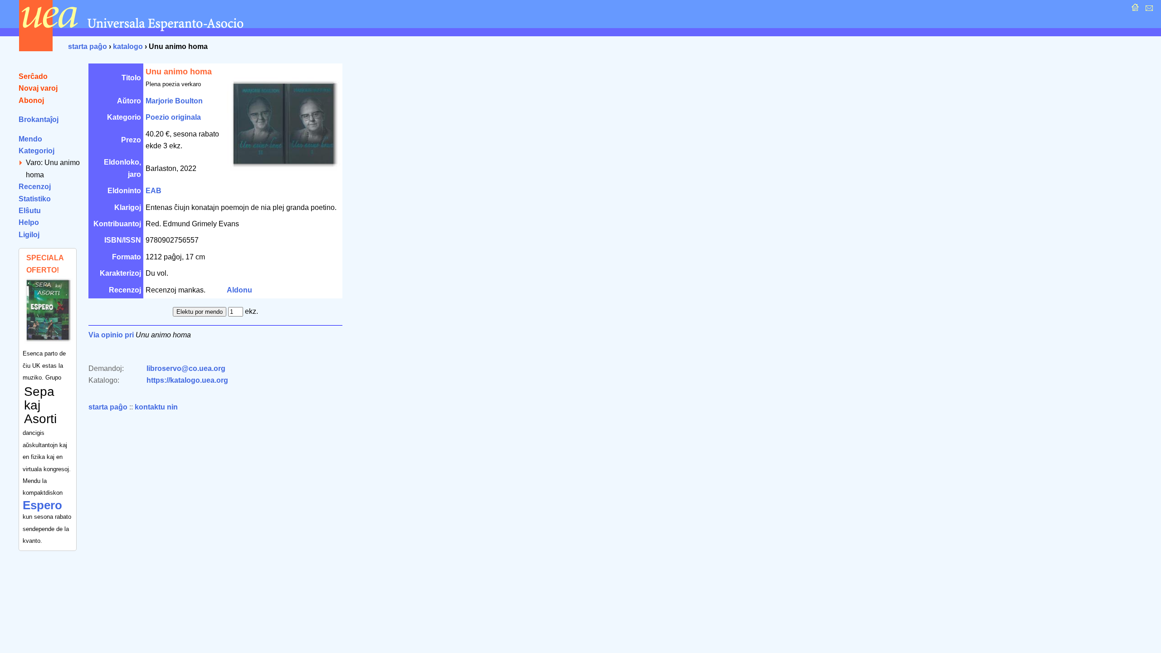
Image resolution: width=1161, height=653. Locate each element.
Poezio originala (173, 117)
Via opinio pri (111, 335)
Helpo (29, 222)
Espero (42, 505)
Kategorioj (36, 151)
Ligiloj (29, 235)
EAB (153, 191)
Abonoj (31, 100)
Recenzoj (35, 186)
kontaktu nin (156, 407)
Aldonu (239, 290)
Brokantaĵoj (39, 119)
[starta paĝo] (1134, 10)
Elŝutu (30, 210)
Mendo (30, 139)
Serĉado (33, 76)
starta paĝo (87, 46)
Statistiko (35, 199)
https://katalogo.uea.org (187, 380)
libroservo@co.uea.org (185, 368)
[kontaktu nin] (1148, 10)
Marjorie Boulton (174, 101)
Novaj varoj (38, 88)
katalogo (128, 46)
